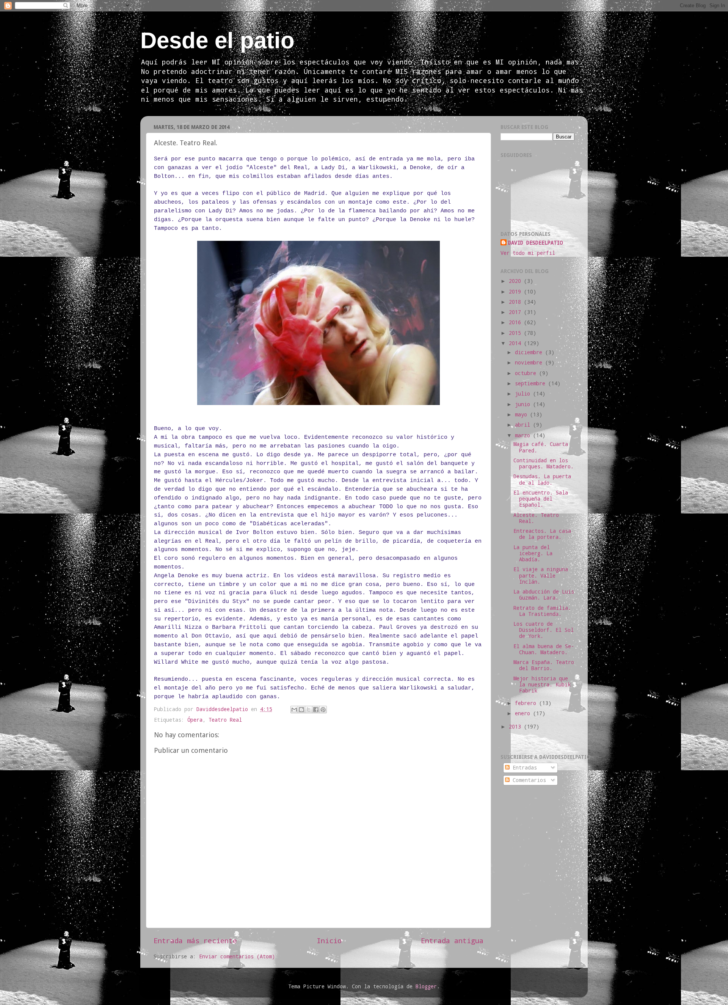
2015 (516, 333)
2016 (516, 322)
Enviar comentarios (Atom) (237, 956)
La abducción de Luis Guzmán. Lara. (543, 594)
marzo (524, 435)
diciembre (530, 352)
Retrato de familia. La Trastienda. (542, 611)
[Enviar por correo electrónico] (294, 709)
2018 (516, 301)
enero (524, 713)
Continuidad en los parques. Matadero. (543, 463)
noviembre (530, 362)
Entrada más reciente (195, 940)
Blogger (426, 986)
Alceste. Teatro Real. (536, 518)
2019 (516, 291)
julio (524, 393)
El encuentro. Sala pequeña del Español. (540, 498)
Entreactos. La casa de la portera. (542, 534)
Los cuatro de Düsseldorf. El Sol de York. (543, 629)
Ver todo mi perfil (527, 253)
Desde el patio (217, 40)
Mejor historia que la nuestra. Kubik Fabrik (542, 684)
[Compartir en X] (308, 709)
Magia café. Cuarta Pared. (540, 447)
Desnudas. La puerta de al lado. (542, 479)
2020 (516, 281)
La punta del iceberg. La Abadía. (532, 553)
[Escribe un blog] (301, 709)
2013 (516, 726)
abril (524, 424)
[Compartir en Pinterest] (323, 709)
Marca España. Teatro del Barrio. (543, 665)
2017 (516, 312)
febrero (527, 703)
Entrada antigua (452, 940)
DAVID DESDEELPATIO (535, 242)
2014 (516, 343)
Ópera (194, 719)
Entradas (523, 767)
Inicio (329, 940)
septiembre (531, 383)
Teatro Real (225, 719)
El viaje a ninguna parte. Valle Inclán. (540, 575)
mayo (522, 414)
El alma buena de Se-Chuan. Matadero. (543, 649)
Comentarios (528, 780)
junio (524, 404)
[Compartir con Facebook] (316, 709)
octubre (527, 373)
